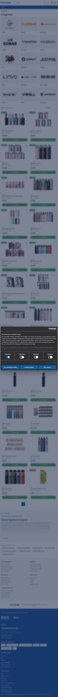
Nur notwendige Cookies (10, 367)
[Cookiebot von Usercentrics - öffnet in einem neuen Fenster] (49, 329)
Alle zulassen (47, 367)
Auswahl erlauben (29, 367)
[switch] (22, 357)
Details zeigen (49, 362)
